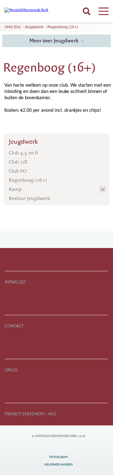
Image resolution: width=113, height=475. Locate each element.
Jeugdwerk (33, 27)
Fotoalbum (58, 457)
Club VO (18, 171)
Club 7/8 (18, 162)
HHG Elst (12, 27)
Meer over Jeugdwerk (55, 40)
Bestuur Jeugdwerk (29, 198)
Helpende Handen (58, 464)
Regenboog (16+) (62, 27)
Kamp (15, 189)
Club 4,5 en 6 (23, 153)
